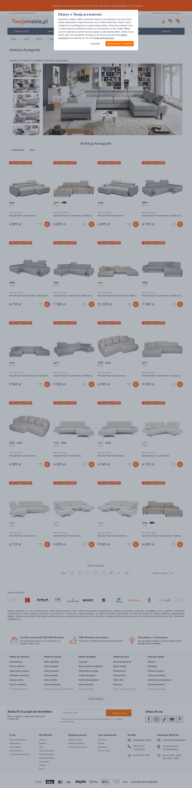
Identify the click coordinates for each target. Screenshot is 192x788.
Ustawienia (95, 43)
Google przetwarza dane (103, 38)
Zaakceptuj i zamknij (119, 43)
